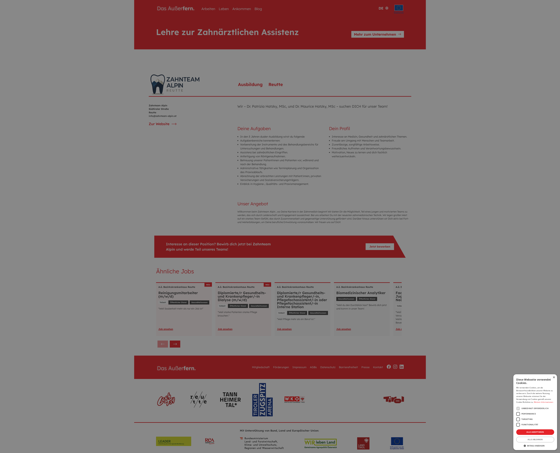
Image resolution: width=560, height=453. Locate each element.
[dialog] (280, 226)
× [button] (554, 377)
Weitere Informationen (543, 402)
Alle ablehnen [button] (535, 439)
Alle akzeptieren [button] (535, 432)
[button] (535, 445)
